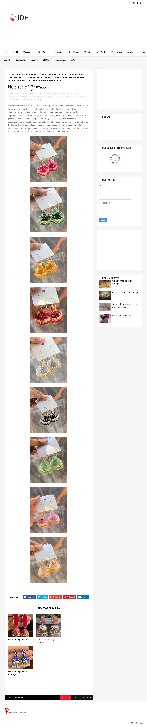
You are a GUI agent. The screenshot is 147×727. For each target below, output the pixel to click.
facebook (86, 697)
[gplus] (141, 3)
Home (5, 52)
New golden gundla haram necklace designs (125, 305)
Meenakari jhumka (17, 639)
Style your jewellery (122, 315)
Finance (6, 60)
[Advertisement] (90, 28)
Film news (116, 52)
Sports (34, 60)
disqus (76, 697)
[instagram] (134, 3)
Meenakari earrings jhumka (46, 641)
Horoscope (60, 60)
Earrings (19, 74)
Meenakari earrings (17, 77)
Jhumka (62, 74)
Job (73, 60)
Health (46, 60)
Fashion (88, 52)
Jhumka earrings (75, 74)
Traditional (73, 52)
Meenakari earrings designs (40, 77)
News (130, 52)
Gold (16, 52)
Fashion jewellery (49, 74)
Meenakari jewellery (64, 77)
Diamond (27, 52)
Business (20, 60)
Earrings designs (31, 74)
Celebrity (101, 52)
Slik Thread (43, 52)
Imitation (59, 52)
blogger (66, 697)
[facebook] (137, 3)
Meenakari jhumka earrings (29, 80)
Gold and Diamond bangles (126, 292)
